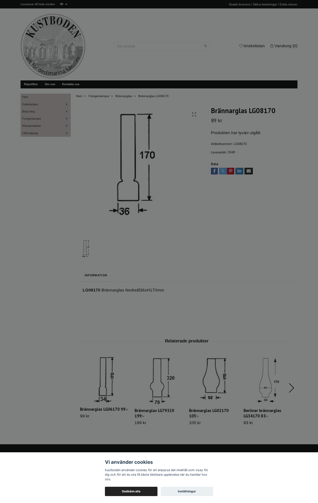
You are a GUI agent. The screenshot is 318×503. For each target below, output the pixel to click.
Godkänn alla (131, 491)
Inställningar (187, 491)
